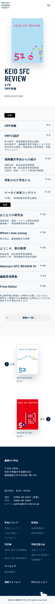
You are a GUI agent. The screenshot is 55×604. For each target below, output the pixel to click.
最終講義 (9, 571)
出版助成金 (37, 528)
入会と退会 (10, 533)
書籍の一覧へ (29, 317)
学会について (11, 528)
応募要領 (35, 559)
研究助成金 (37, 533)
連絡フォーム (11, 582)
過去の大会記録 (39, 554)
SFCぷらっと (38, 582)
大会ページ (37, 550)
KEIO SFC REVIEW (15, 558)
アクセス (9, 538)
